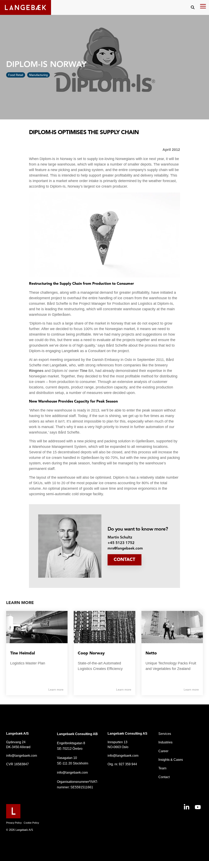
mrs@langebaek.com (125, 548)
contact (124, 559)
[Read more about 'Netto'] (172, 627)
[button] (203, 6)
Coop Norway (91, 653)
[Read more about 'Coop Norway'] (104, 627)
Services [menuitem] (164, 733)
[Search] (192, 7)
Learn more (55, 689)
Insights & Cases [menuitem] (170, 759)
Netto (151, 653)
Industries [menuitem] (165, 742)
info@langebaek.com (21, 755)
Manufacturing (38, 75)
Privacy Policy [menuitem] (14, 822)
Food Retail (15, 75)
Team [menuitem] (162, 768)
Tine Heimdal (22, 653)
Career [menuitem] (163, 751)
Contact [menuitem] (164, 777)
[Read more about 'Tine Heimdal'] (37, 627)
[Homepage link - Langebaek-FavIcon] (13, 816)
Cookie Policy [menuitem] (31, 822)
